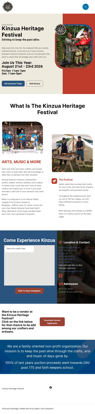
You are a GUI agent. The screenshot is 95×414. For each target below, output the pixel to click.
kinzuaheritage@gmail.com (70, 271)
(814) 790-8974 (65, 262)
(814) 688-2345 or (67, 256)
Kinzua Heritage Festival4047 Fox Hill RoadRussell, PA (69, 250)
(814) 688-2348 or (67, 259)
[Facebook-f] (60, 275)
